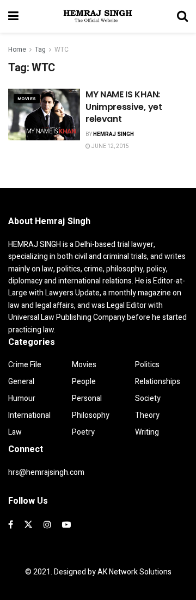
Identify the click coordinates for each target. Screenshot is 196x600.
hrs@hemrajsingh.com (46, 472)
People (84, 381)
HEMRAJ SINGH (113, 134)
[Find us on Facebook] (10, 524)
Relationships (157, 381)
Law (15, 432)
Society (148, 398)
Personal (87, 398)
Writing (147, 432)
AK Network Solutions (134, 572)
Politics (147, 364)
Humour (21, 398)
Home (17, 49)
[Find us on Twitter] (28, 524)
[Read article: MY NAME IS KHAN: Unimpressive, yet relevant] (44, 114)
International (29, 415)
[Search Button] (182, 16)
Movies (26, 99)
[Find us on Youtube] (66, 524)
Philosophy (90, 415)
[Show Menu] (13, 16)
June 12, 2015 (109, 146)
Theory (147, 415)
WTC (61, 49)
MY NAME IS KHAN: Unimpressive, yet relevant (123, 106)
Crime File (24, 364)
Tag (40, 49)
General (21, 381)
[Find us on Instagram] (47, 524)
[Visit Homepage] (98, 16)
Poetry (83, 432)
